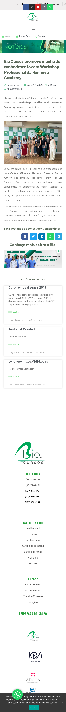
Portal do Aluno (33, 584)
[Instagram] (32, 7)
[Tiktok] (44, 7)
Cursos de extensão (33, 545)
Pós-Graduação (33, 540)
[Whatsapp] (50, 7)
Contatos (33, 557)
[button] (33, 28)
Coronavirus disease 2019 (27, 287)
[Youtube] (38, 7)
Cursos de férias (33, 551)
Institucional (33, 528)
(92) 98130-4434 (32, 491)
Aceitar (33, 707)
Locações (33, 602)
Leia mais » (13, 312)
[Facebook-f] (26, 7)
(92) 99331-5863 (32, 496)
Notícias (33, 563)
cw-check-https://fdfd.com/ (28, 361)
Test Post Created (21, 329)
